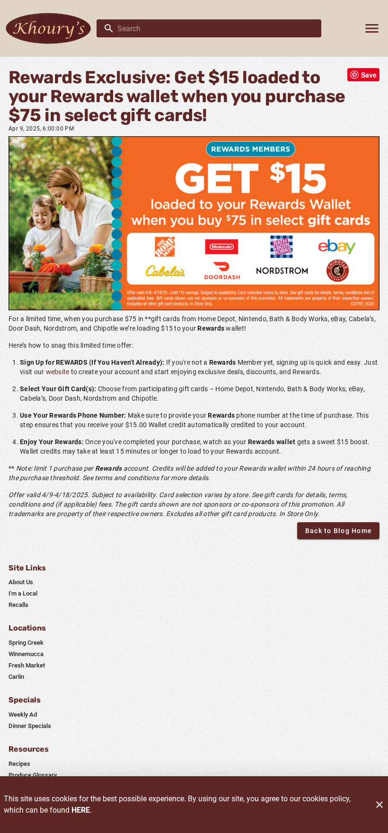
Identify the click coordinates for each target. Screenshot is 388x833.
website (58, 372)
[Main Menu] (372, 28)
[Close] (379, 804)
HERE (80, 810)
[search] (215, 28)
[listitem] (21, 582)
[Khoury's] (51, 28)
